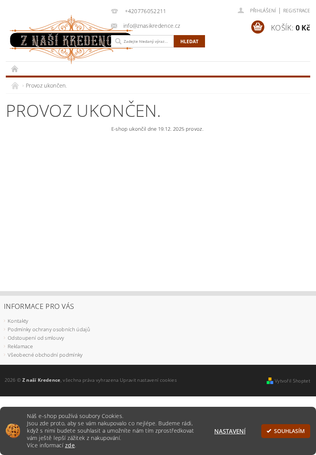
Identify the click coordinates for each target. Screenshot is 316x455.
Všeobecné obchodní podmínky (45, 354)
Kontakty (18, 320)
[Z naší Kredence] (56, 39)
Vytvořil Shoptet (292, 380)
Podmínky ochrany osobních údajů (49, 329)
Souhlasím (289, 431)
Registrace (296, 10)
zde (70, 445)
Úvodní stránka (15, 68)
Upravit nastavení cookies (148, 380)
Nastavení (229, 431)
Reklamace (20, 346)
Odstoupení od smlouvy (36, 337)
